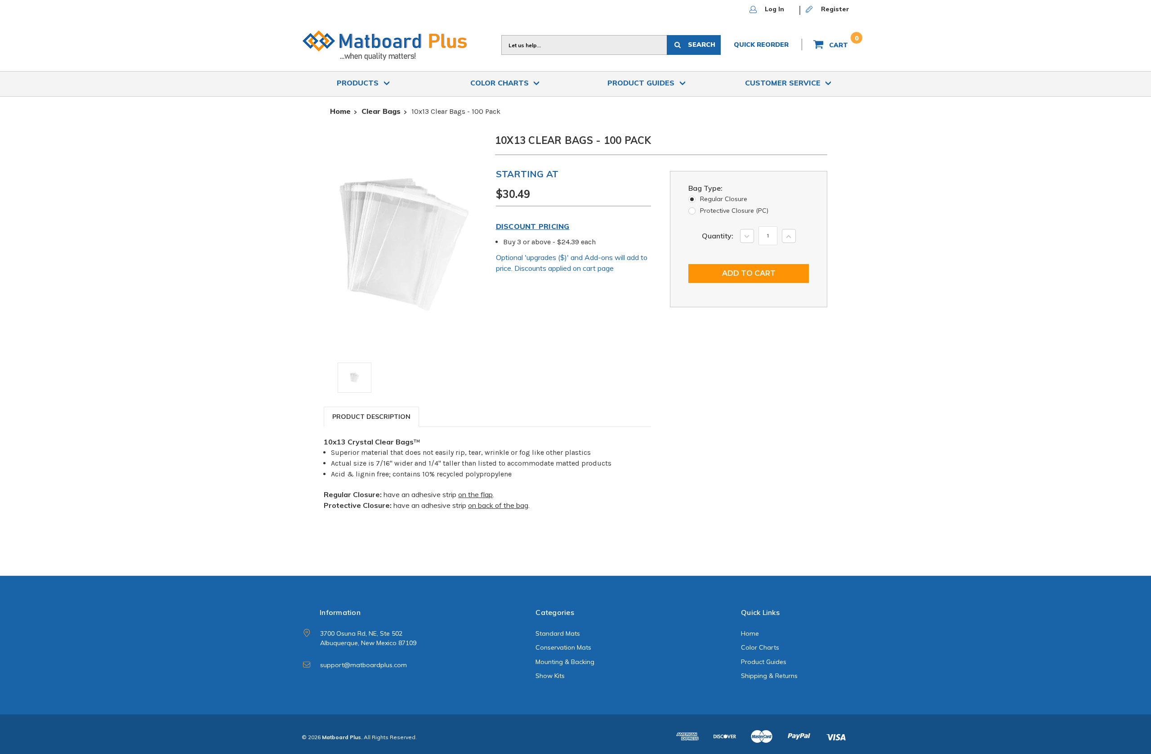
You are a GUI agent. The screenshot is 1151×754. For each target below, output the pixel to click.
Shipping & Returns (769, 676)
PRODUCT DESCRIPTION (371, 417)
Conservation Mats (563, 647)
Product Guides (642, 82)
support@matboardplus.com (363, 665)
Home (750, 633)
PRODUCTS (359, 82)
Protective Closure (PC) (734, 210)
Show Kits (550, 676)
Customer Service (784, 82)
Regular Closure (723, 199)
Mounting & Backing (564, 662)
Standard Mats (557, 633)
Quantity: (717, 235)
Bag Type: (705, 188)
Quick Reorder (761, 44)
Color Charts (500, 82)
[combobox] (584, 45)
